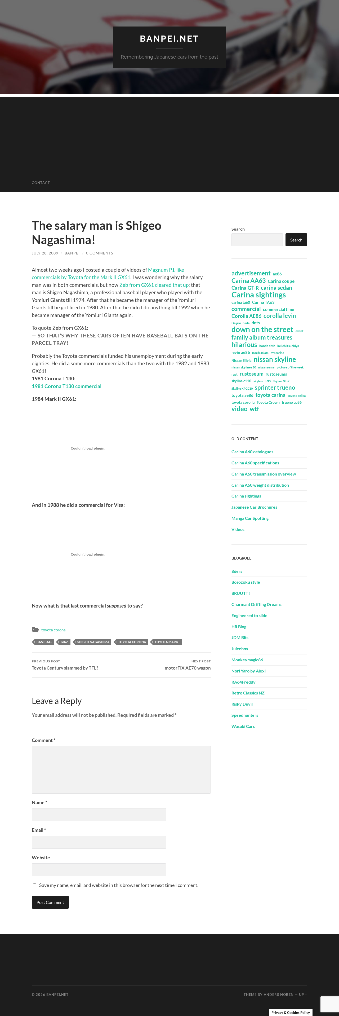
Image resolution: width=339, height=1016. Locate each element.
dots (256, 322)
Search (238, 228)
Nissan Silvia (241, 360)
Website (41, 857)
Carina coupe (281, 281)
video (239, 409)
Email (39, 830)
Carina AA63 (248, 280)
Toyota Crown (268, 402)
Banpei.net (169, 38)
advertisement (251, 273)
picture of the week (290, 367)
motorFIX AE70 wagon (188, 665)
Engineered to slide (249, 615)
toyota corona (53, 629)
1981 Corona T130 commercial (66, 386)
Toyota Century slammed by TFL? (65, 665)
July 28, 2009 (45, 253)
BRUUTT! (240, 593)
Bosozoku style (245, 581)
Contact (41, 183)
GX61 (65, 642)
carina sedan (276, 287)
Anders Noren (279, 994)
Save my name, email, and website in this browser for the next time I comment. (118, 885)
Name (39, 802)
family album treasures (261, 337)
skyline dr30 (262, 381)
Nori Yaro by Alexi (248, 670)
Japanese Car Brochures (254, 506)
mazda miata (260, 352)
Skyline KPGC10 (242, 388)
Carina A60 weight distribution (260, 484)
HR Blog (238, 626)
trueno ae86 (292, 402)
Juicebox (239, 648)
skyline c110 (241, 381)
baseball (44, 642)
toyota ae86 (242, 395)
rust (234, 374)
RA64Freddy (243, 681)
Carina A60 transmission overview (263, 473)
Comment (43, 740)
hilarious (244, 344)
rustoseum (252, 374)
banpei (72, 253)
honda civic (267, 346)
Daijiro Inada (240, 323)
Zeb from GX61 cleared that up (154, 285)
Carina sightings (258, 294)
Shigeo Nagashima (93, 642)
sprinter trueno (275, 387)
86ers (236, 571)
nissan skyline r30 (243, 367)
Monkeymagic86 (247, 659)
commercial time (278, 309)
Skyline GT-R (281, 381)
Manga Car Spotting (250, 518)
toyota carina (271, 395)
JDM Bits (239, 637)
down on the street (262, 329)
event (300, 331)
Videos (237, 529)
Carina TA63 (263, 302)
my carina (277, 353)
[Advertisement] (169, 134)
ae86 (277, 274)
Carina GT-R (245, 288)
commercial (246, 309)
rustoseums (276, 374)
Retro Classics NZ (248, 692)
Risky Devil (242, 703)
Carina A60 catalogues (252, 451)
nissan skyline (275, 359)
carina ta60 (240, 302)
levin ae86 (240, 352)
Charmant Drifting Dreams (256, 604)
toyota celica (297, 396)
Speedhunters (244, 715)
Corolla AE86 (246, 316)
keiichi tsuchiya (288, 346)
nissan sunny (266, 367)
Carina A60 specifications (255, 462)
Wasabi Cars (243, 726)
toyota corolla (243, 402)
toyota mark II (168, 642)
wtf (254, 409)
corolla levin (280, 316)
